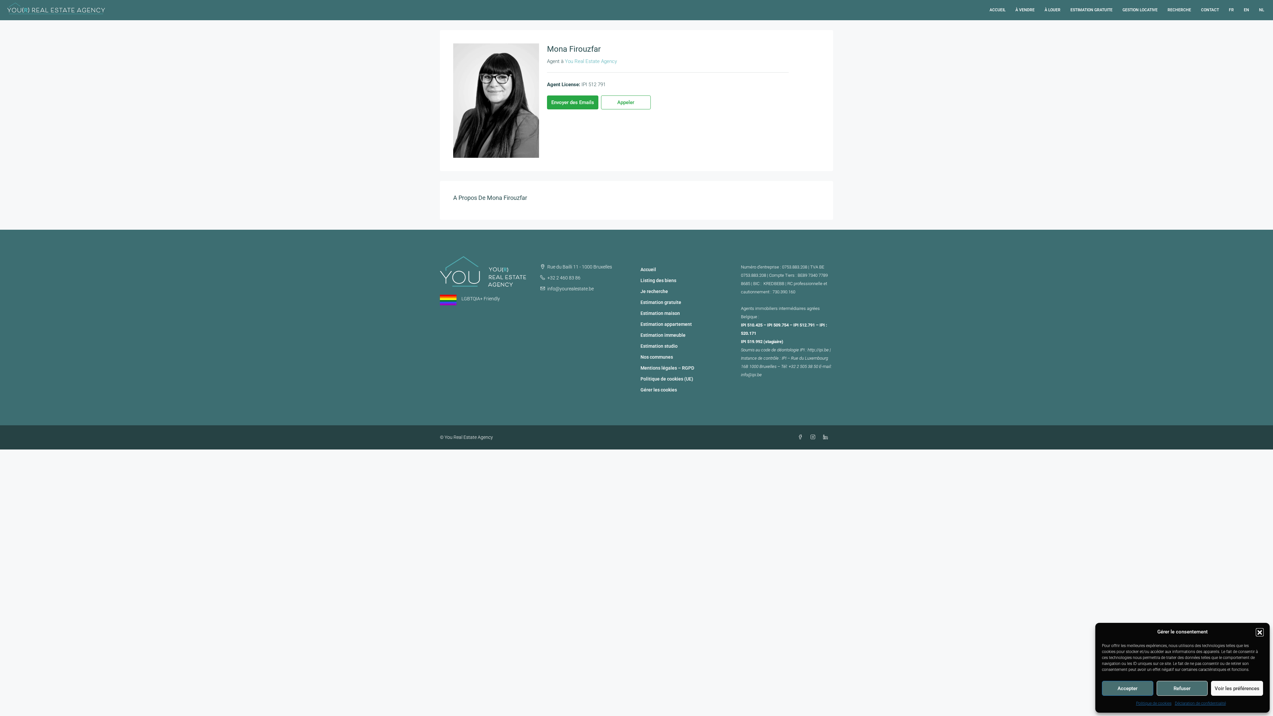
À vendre (1025, 10)
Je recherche (654, 291)
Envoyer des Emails (572, 102)
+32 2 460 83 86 (563, 277)
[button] (1259, 632)
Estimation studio (659, 346)
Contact (1210, 10)
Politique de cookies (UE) (666, 379)
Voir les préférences (1237, 688)
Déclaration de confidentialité (1200, 703)
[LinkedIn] (826, 437)
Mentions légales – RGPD (667, 368)
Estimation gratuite (1091, 10)
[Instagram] (814, 437)
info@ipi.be (751, 374)
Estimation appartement (666, 324)
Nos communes (656, 357)
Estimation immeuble (663, 335)
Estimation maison (660, 313)
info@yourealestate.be (570, 288)
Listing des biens (658, 280)
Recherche (1179, 10)
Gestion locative (1140, 10)
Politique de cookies (1154, 703)
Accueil (997, 10)
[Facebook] (801, 437)
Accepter (1127, 688)
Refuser (1182, 688)
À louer (1053, 10)
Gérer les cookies (658, 389)
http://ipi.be (818, 349)
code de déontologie (780, 349)
